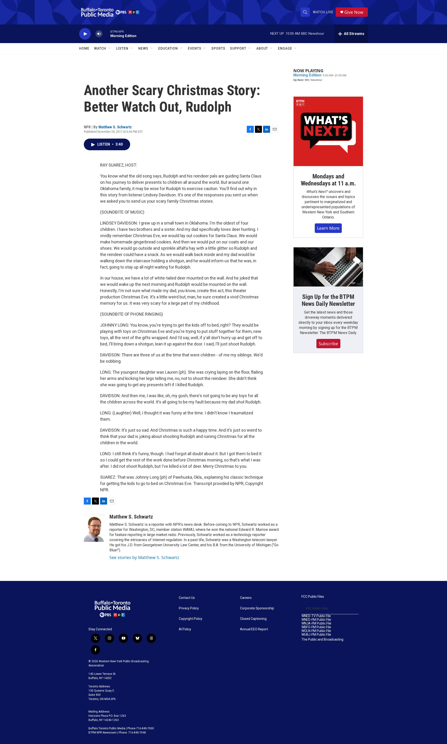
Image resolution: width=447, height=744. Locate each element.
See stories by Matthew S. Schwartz (144, 557)
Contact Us (187, 598)
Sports (218, 48)
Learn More (328, 228)
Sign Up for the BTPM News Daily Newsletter (328, 300)
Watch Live (323, 12)
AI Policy (185, 629)
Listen (122, 48)
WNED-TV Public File (316, 616)
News (143, 48)
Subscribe (328, 343)
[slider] (106, 33)
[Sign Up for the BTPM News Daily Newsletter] (328, 267)
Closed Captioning (253, 619)
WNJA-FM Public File (316, 623)
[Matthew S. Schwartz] (94, 528)
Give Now (353, 12)
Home (84, 48)
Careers (246, 598)
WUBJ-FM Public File (316, 634)
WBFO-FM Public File (316, 627)
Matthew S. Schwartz (115, 127)
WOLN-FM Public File (316, 631)
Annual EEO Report (254, 629)
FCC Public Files (312, 596)
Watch (100, 48)
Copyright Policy (190, 619)
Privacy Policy (189, 608)
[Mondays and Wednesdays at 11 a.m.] (328, 131)
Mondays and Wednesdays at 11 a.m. (328, 180)
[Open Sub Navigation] (110, 48)
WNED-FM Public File (316, 619)
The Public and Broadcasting (322, 639)
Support (238, 48)
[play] (85, 34)
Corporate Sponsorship (257, 608)
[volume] (99, 34)
